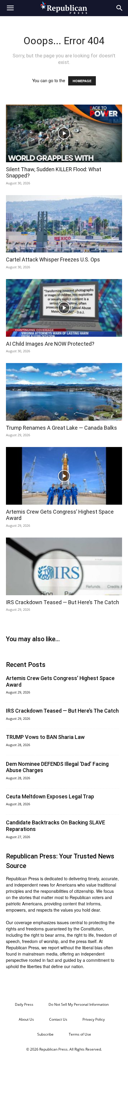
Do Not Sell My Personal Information (79, 1004)
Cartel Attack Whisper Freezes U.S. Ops (53, 259)
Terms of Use (80, 1034)
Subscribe (45, 1034)
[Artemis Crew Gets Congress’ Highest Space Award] (64, 476)
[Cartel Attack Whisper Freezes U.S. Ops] (64, 224)
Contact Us (58, 1019)
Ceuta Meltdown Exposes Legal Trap (50, 796)
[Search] (119, 8)
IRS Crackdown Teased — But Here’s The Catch (62, 602)
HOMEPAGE (82, 81)
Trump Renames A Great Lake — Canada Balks (61, 428)
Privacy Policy (93, 1019)
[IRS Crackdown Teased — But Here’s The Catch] (64, 566)
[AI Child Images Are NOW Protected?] (64, 308)
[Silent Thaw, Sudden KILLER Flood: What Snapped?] (64, 133)
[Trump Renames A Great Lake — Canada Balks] (64, 392)
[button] (10, 8)
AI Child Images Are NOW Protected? (50, 344)
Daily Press (24, 1004)
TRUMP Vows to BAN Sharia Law (45, 737)
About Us (26, 1019)
